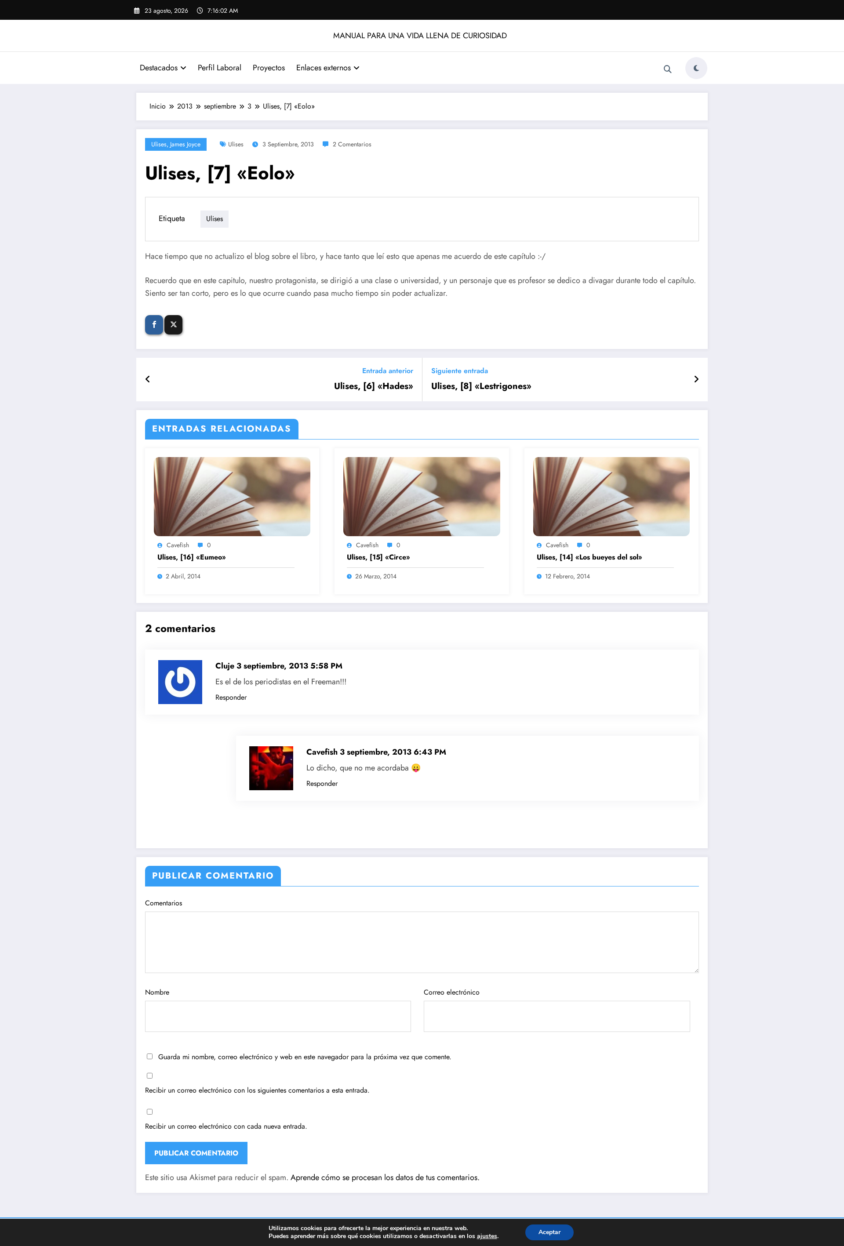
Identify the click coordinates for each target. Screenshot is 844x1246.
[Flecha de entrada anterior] (148, 380)
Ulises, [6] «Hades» (373, 386)
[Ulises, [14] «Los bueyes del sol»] (611, 496)
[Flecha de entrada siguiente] (696, 380)
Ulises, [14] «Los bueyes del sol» (589, 557)
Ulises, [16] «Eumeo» (191, 557)
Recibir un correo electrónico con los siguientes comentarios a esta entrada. (257, 1090)
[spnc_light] (696, 68)
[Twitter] (173, 324)
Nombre (157, 992)
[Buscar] (668, 69)
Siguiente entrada (459, 371)
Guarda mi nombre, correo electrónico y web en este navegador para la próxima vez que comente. (304, 1057)
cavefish (178, 545)
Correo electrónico (452, 992)
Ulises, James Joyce (175, 144)
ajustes (487, 1236)
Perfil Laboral (219, 67)
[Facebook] (154, 324)
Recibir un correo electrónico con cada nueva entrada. (226, 1126)
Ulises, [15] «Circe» (378, 557)
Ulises (236, 144)
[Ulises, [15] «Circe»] (421, 496)
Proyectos (269, 67)
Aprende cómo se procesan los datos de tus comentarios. (385, 1177)
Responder (231, 697)
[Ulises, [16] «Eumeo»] (232, 496)
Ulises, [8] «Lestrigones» (481, 386)
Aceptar (549, 1232)
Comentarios (163, 903)
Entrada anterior (387, 371)
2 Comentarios (352, 144)
